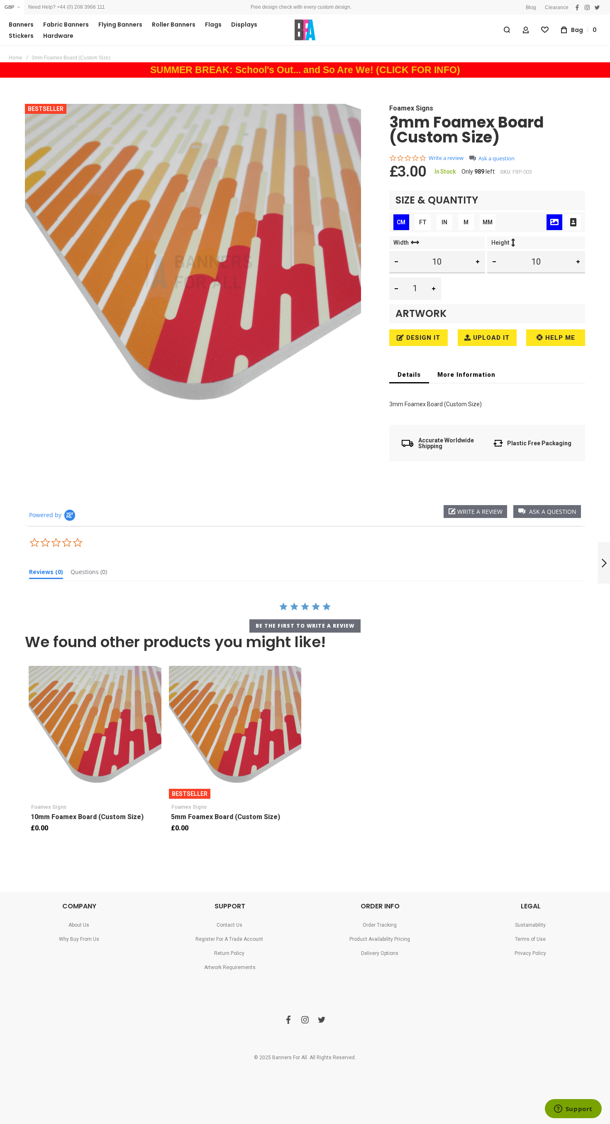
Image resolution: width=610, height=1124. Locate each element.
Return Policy (229, 953)
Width (401, 242)
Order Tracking (380, 925)
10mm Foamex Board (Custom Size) (95, 732)
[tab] (409, 374)
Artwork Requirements (230, 967)
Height (500, 242)
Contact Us (229, 925)
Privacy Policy (530, 953)
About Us (78, 925)
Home (15, 58)
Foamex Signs (411, 108)
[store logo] (305, 30)
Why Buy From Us (79, 939)
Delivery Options (379, 953)
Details (409, 374)
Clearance (557, 7)
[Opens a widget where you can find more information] (573, 1109)
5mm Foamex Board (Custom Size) (235, 732)
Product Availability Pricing (379, 939)
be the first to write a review (305, 625)
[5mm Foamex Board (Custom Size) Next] (604, 563)
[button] (12, 7)
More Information (466, 374)
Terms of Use (530, 939)
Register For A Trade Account (229, 939)
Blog (531, 7)
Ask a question (496, 158)
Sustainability (530, 925)
